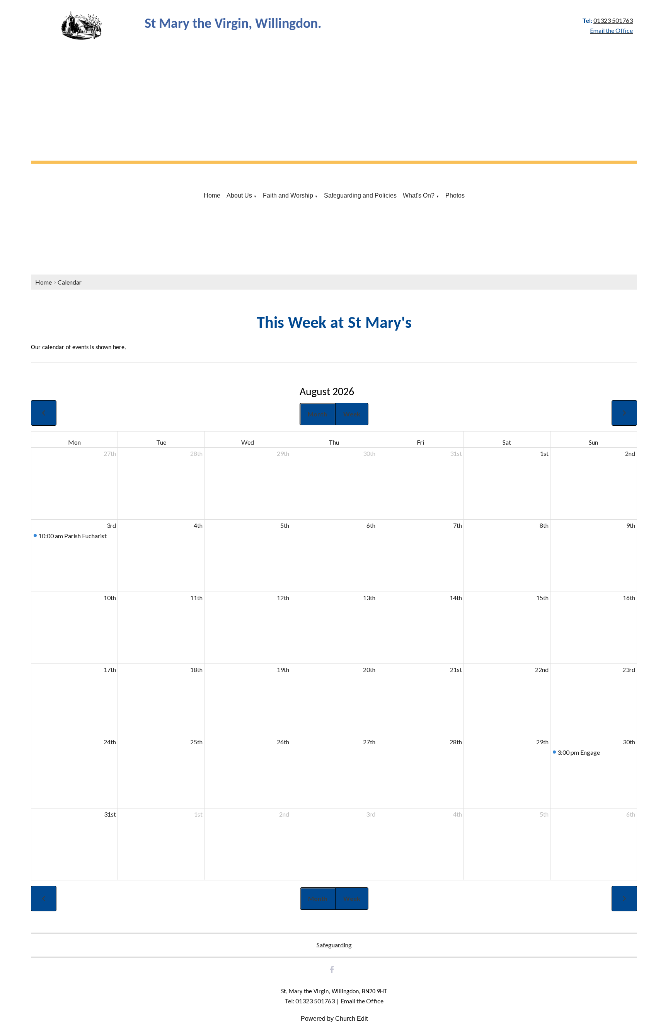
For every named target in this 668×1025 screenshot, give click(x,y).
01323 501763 (613, 20)
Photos (455, 195)
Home (212, 195)
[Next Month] (624, 413)
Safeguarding (334, 944)
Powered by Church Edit (334, 1018)
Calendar (70, 282)
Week (351, 414)
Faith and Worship (288, 195)
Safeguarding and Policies (360, 195)
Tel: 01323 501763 (310, 1001)
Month (317, 414)
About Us (239, 195)
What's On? (419, 195)
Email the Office (362, 1001)
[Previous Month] (43, 413)
